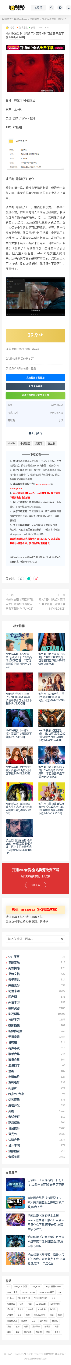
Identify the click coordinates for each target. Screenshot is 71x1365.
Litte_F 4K (36, 1287)
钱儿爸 (39, 1332)
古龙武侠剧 (41, 1304)
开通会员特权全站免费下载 (35, 395)
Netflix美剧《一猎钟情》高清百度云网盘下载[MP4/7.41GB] (19, 733)
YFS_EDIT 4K (24, 1298)
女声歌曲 (42, 1309)
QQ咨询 (36, 433)
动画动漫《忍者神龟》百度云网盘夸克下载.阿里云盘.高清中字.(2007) (45, 1242)
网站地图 (49, 1354)
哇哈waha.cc (20, 19)
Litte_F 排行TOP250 (53, 1287)
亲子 (53, 1298)
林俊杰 (55, 1321)
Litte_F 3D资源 (20, 1287)
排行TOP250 (39, 1315)
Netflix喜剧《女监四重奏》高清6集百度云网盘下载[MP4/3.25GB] (18, 770)
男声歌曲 (36, 1327)
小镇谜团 (25, 443)
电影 (26, 1327)
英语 (18, 1332)
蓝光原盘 (28, 1332)
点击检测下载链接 (36, 378)
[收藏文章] (21, 578)
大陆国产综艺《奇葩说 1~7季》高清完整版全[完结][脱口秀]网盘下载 (45, 1203)
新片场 (24, 1321)
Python (10, 1298)
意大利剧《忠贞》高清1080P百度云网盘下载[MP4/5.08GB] (52, 604)
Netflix (11, 443)
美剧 (33, 28)
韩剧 (48, 1332)
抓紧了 (39, 443)
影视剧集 (35, 19)
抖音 (28, 1315)
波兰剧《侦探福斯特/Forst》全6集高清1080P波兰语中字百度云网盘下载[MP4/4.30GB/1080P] (19, 847)
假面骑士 (11, 1304)
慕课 (19, 1315)
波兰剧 (51, 443)
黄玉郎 (57, 1332)
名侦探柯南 (55, 1304)
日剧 (33, 1321)
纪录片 (47, 1327)
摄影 (60, 1315)
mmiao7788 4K (28, 1292)
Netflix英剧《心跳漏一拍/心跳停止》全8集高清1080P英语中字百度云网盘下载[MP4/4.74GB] (19, 660)
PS (60, 1292)
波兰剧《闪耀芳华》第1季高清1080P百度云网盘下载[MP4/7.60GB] (51, 697)
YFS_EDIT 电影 (40, 1298)
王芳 (18, 1327)
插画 (52, 1315)
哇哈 (10, 1354)
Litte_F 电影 (12, 1292)
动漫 (21, 1304)
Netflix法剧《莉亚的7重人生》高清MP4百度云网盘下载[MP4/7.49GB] (20, 604)
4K (8, 1287)
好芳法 (53, 1309)
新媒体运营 (12, 1321)
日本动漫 (44, 1321)
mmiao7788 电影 (47, 1292)
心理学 (10, 1315)
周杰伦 (10, 1309)
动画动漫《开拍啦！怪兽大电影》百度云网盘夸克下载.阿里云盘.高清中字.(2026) (46, 1259)
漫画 (9, 1327)
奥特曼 (31, 1309)
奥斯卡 (20, 1309)
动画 (30, 1304)
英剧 (9, 1332)
